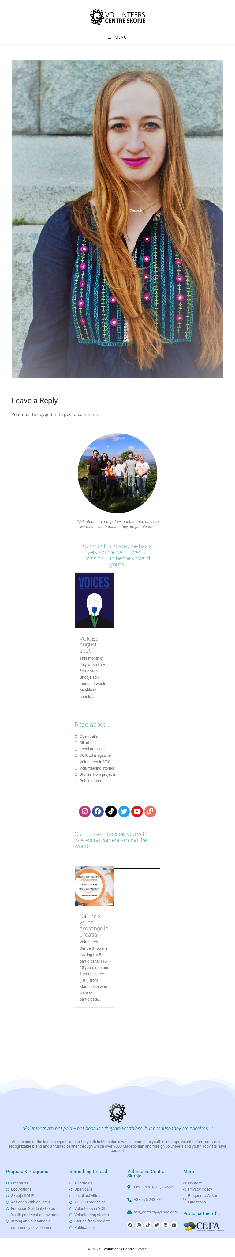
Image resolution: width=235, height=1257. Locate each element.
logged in (48, 414)
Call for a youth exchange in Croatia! (94, 925)
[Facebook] (98, 811)
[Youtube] (137, 811)
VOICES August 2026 (89, 644)
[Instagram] (85, 811)
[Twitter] (124, 811)
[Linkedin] (165, 1224)
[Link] (150, 811)
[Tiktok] (111, 811)
